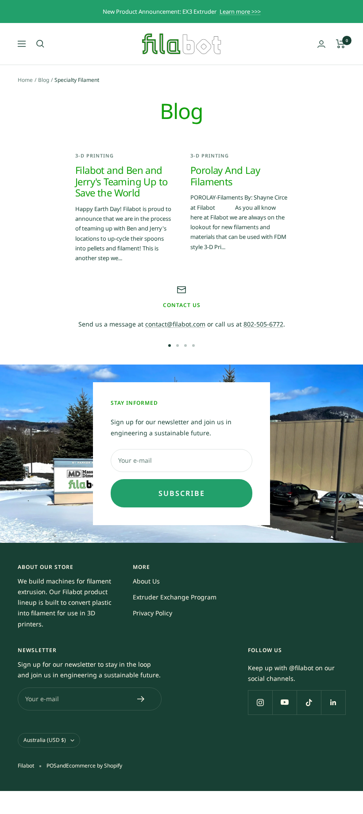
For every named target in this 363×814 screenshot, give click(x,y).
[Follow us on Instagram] (260, 702)
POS (51, 765)
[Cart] (340, 43)
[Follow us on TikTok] (309, 702)
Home (25, 80)
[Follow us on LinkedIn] (333, 702)
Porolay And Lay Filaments (225, 175)
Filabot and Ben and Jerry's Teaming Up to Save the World (121, 181)
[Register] (141, 699)
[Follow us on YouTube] (284, 702)
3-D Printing (94, 155)
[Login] (321, 44)
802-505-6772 (263, 324)
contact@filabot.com (175, 324)
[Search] (40, 44)
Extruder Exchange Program (174, 597)
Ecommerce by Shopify (94, 765)
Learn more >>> (240, 11)
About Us (146, 581)
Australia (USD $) (44, 740)
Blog (43, 80)
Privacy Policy (152, 613)
